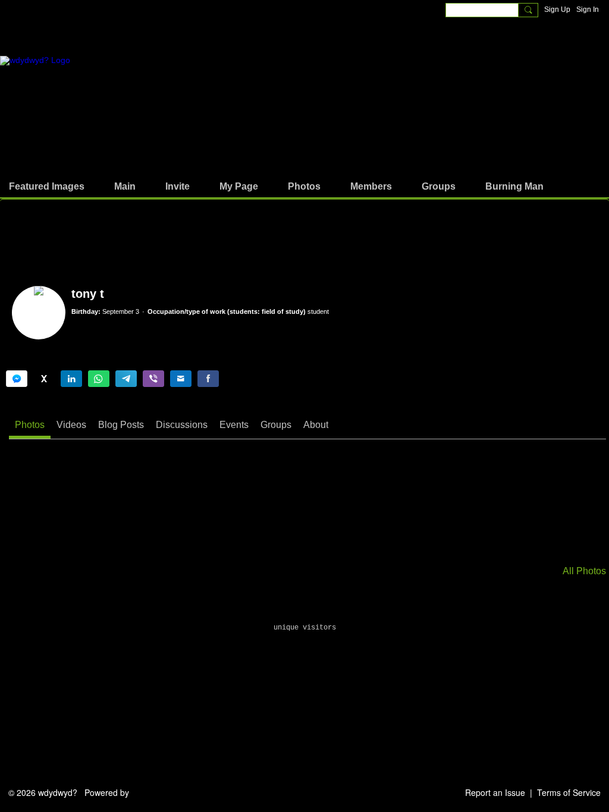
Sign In (587, 9)
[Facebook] (208, 378)
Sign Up (557, 9)
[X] (44, 378)
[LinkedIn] (71, 378)
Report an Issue (495, 792)
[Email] (181, 378)
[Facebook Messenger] (16, 378)
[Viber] (153, 378)
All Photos (584, 571)
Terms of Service (569, 792)
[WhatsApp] (98, 378)
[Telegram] (126, 378)
